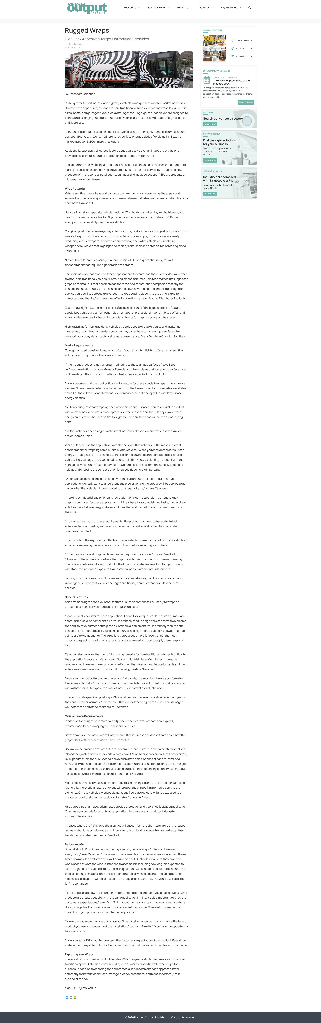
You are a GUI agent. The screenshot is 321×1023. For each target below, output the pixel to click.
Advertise (182, 7)
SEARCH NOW (210, 124)
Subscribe (129, 7)
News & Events (156, 7)
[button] (249, 7)
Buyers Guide (229, 7)
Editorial (204, 7)
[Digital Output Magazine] (87, 8)
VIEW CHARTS (210, 194)
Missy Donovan (75, 44)
